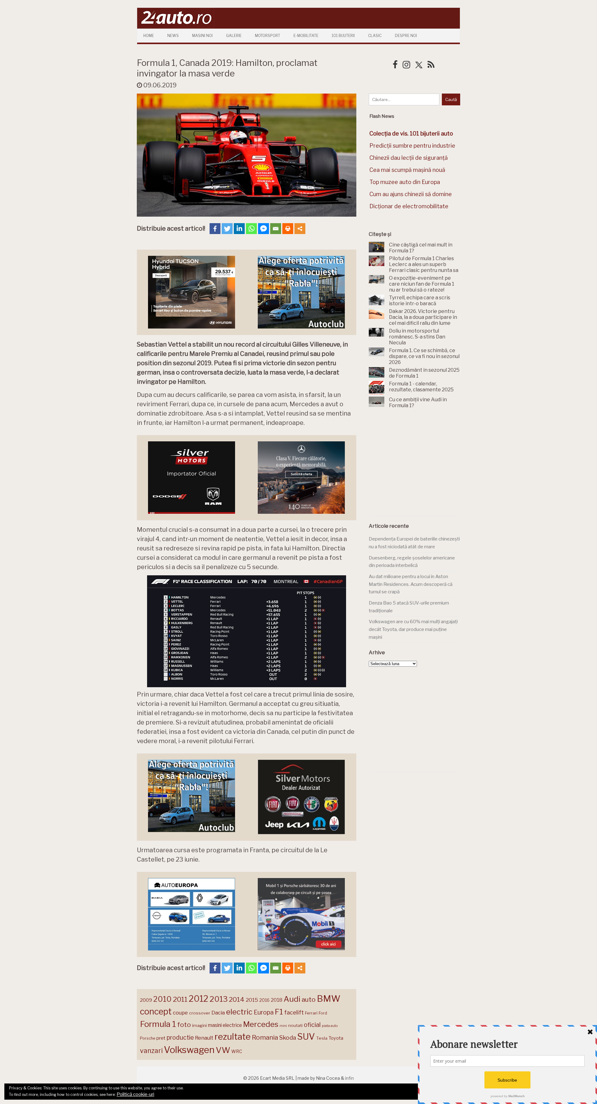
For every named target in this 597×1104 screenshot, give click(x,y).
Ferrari (311, 1012)
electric (239, 1011)
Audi (292, 999)
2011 (180, 999)
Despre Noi (406, 35)
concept (156, 1011)
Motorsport (267, 35)
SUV (306, 1036)
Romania (265, 1037)
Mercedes (260, 1024)
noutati (295, 1025)
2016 (264, 1000)
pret (160, 1038)
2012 (198, 999)
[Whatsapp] (251, 228)
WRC (236, 1051)
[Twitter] (227, 228)
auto (309, 999)
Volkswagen (189, 1049)
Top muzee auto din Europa (404, 182)
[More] (299, 228)
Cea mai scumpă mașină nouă (407, 170)
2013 (219, 999)
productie (180, 1037)
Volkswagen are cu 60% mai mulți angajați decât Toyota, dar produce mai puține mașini (413, 629)
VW (223, 1050)
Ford (323, 1013)
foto (184, 1024)
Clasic (375, 35)
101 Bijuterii (343, 35)
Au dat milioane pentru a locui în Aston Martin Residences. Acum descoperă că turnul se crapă (410, 584)
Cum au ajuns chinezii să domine (410, 194)
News (173, 35)
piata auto (330, 1026)
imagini (199, 1025)
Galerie (234, 35)
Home (148, 35)
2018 (276, 1000)
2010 (162, 999)
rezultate (233, 1036)
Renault (204, 1038)
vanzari (151, 1050)
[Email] (275, 228)
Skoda (287, 1037)
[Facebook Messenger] (263, 228)
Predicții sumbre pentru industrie (412, 145)
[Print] (287, 228)
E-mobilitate (306, 35)
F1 (279, 1011)
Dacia (218, 1013)
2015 (252, 1000)
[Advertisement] (415, 466)
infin (349, 1078)
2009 (146, 1000)
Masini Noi (202, 35)
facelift (294, 1012)
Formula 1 (158, 1024)
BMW (328, 998)
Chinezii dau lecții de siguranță (408, 157)
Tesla (321, 1038)
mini (283, 1026)
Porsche (147, 1038)
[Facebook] (215, 228)
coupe (180, 1013)
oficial (312, 1024)
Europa (264, 1012)
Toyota (336, 1038)
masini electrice (225, 1025)
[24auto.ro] (175, 26)
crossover (199, 1012)
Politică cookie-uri (135, 1094)
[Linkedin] (239, 228)
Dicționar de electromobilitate (408, 206)
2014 (236, 999)
